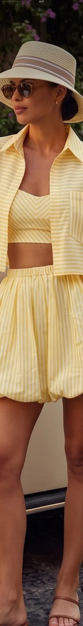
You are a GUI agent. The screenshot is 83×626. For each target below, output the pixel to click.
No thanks (41, 324)
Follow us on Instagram (42, 322)
